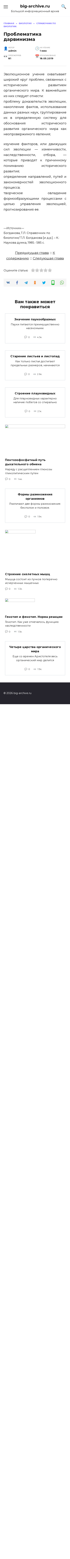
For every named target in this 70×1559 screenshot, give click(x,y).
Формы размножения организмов (35, 496)
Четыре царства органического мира (35, 649)
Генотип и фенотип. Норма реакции (33, 616)
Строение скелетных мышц (27, 574)
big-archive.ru (35, 6)
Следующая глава (48, 258)
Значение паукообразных (35, 319)
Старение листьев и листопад (35, 356)
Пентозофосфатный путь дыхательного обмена (25, 462)
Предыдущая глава (32, 253)
